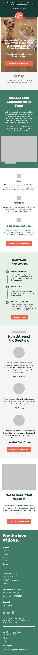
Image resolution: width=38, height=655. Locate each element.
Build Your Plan (19, 317)
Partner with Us (8, 577)
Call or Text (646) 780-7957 (12, 596)
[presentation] (15, 86)
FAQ (4, 557)
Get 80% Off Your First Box (19, 63)
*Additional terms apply (19, 8)
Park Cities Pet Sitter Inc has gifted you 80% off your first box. (19, 4)
